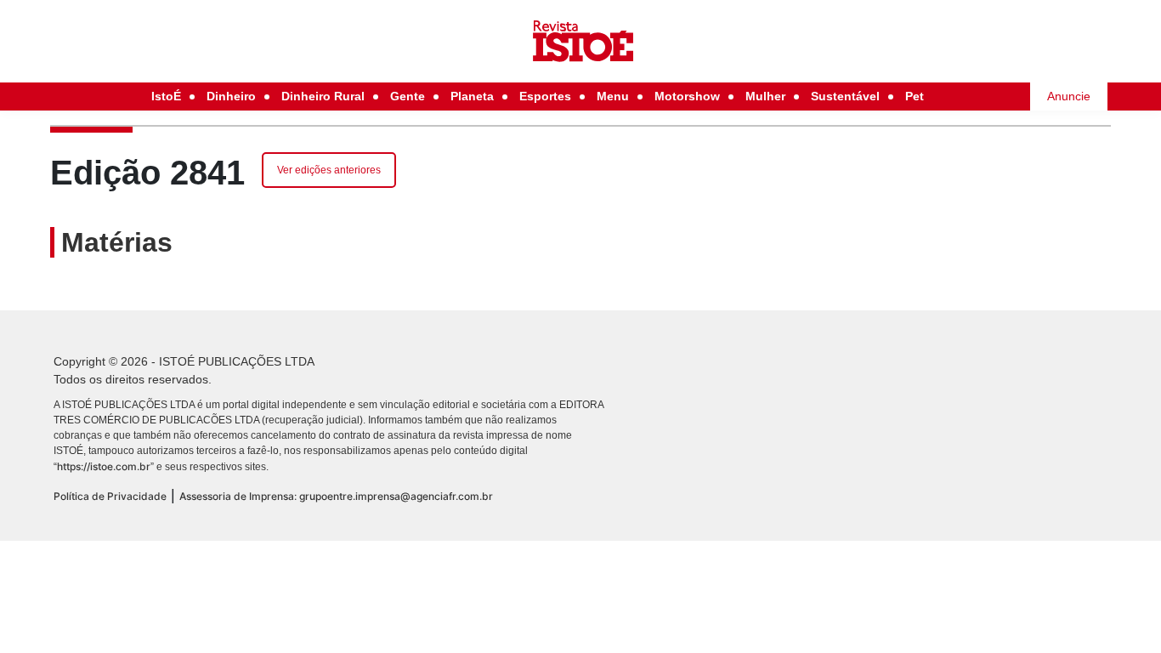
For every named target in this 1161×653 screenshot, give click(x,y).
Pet (914, 96)
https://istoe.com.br (103, 466)
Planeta (472, 96)
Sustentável (845, 96)
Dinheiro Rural (323, 96)
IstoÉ (166, 96)
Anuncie (1068, 96)
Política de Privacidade (110, 496)
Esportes (545, 96)
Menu (613, 96)
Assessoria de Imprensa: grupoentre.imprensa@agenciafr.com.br (336, 496)
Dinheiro (231, 96)
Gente (407, 96)
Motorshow (687, 96)
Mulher (765, 96)
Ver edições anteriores (329, 170)
